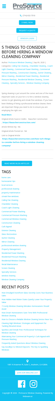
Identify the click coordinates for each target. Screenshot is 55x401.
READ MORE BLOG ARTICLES (16, 163)
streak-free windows (10, 196)
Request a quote (27, 30)
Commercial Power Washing (26, 69)
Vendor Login (27, 38)
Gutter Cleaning (44, 72)
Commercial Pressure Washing (14, 215)
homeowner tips (8, 181)
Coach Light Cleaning (10, 207)
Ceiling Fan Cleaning (20, 66)
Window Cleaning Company (37, 83)
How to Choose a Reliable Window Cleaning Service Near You (27, 319)
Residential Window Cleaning (30, 79)
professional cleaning (10, 189)
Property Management (11, 249)
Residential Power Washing (27, 76)
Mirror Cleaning (8, 76)
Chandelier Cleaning (38, 66)
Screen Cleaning (8, 268)
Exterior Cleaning (9, 230)
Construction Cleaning (27, 72)
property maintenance (11, 192)
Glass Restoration (9, 234)
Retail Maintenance (10, 264)
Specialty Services (17, 83)
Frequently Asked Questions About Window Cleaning (23, 343)
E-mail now (27, 22)
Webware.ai (27, 396)
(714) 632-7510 (29, 15)
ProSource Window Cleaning (30, 393)
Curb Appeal (7, 226)
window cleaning (8, 275)
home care (6, 177)
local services (7, 185)
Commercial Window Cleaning (14, 219)
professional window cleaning (14, 245)
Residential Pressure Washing (14, 257)
